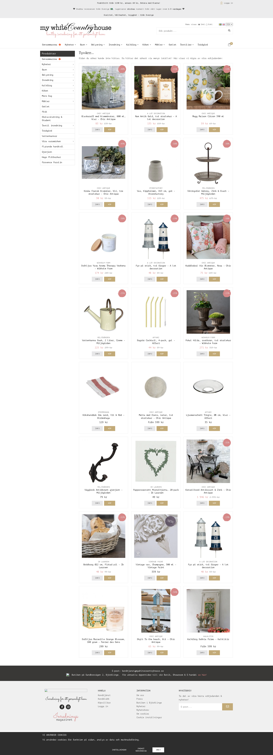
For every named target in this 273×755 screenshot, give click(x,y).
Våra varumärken (51, 141)
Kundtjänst (104, 695)
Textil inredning (52, 125)
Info (97, 129)
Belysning (97, 45)
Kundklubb (103, 699)
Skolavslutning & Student (52, 118)
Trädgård (203, 45)
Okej (158, 750)
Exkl (210, 24)
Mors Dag (47, 96)
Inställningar (119, 750)
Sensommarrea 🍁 (51, 45)
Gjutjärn (47, 152)
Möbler (159, 45)
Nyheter (69, 45)
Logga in (228, 3)
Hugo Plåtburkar (51, 157)
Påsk (44, 112)
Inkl (203, 24)
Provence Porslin (52, 162)
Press (139, 699)
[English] (224, 24)
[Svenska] (220, 24)
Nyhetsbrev (142, 710)
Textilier (185, 45)
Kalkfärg (131, 45)
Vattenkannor (49, 136)
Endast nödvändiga (141, 749)
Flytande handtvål (52, 146)
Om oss (140, 695)
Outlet (172, 45)
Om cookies (142, 714)
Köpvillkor (104, 703)
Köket (146, 45)
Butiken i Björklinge (149, 703)
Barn (82, 45)
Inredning (114, 45)
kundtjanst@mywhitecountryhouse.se (143, 671)
